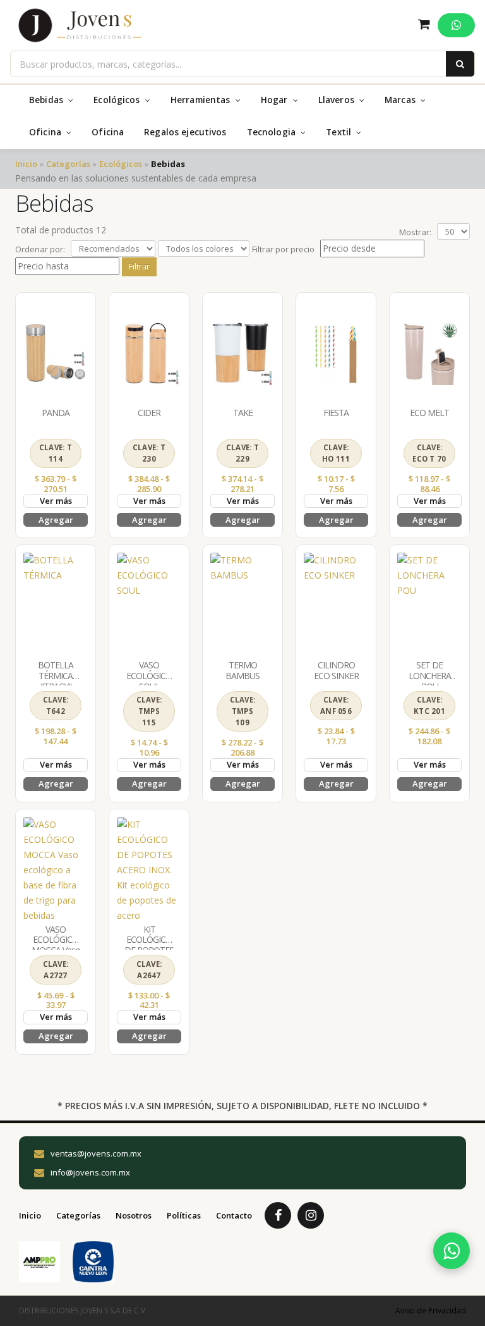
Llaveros (337, 100)
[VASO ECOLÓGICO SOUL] (149, 605)
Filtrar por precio (283, 249)
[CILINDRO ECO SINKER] (336, 605)
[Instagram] (310, 1215)
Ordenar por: (40, 249)
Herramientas (202, 100)
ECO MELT (429, 413)
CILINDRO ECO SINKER (336, 670)
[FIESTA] (336, 352)
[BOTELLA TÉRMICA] (55, 605)
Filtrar (139, 266)
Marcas (401, 100)
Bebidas (47, 100)
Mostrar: (415, 232)
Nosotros (134, 1215)
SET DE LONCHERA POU (430, 675)
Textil (340, 132)
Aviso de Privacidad (430, 1310)
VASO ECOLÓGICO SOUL (149, 675)
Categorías (68, 163)
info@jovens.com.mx (90, 1172)
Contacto (234, 1215)
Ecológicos (118, 100)
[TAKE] (242, 352)
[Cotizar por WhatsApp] (456, 25)
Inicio (26, 163)
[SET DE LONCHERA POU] (429, 605)
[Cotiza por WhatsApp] (451, 1250)
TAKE (243, 413)
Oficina (46, 132)
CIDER (149, 413)
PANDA (55, 413)
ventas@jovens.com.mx (96, 1153)
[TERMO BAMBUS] (242, 605)
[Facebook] (278, 1215)
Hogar (275, 100)
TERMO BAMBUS (242, 670)
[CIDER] (149, 352)
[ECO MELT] (429, 352)
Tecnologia (273, 132)
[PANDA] (55, 352)
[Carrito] (424, 25)
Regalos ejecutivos (185, 132)
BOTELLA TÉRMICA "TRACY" (55, 675)
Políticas (184, 1215)
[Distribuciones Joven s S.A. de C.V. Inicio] (80, 25)
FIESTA (336, 413)
